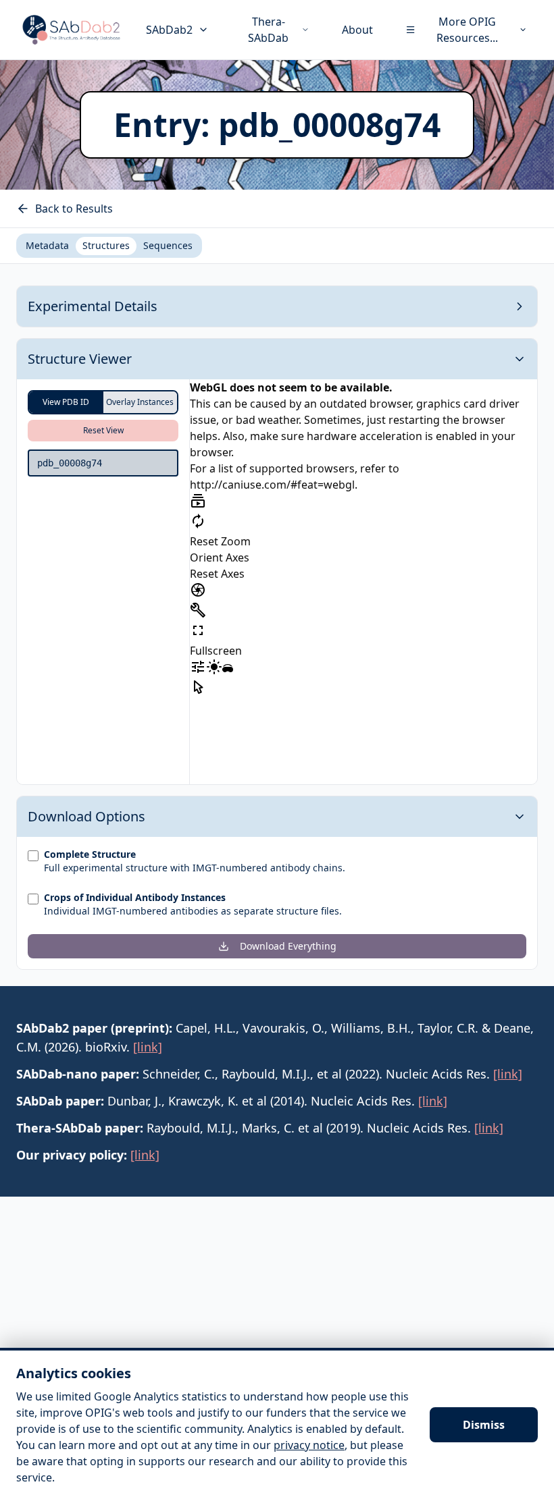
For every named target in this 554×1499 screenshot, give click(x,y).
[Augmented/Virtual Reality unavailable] (227, 669)
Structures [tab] (106, 245)
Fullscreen (216, 650)
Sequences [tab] (168, 245)
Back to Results (74, 208)
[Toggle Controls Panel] (198, 610)
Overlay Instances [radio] (140, 402)
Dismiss (484, 1424)
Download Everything (288, 945)
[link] (147, 1047)
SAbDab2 (169, 29)
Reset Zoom (220, 541)
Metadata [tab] (47, 245)
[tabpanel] (277, 627)
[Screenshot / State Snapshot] (198, 590)
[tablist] (109, 246)
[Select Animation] (198, 501)
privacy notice (309, 1445)
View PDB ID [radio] (66, 402)
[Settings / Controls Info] (198, 667)
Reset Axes (217, 573)
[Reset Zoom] (198, 521)
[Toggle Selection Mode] (198, 687)
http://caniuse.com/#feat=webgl (272, 484)
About (357, 29)
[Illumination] (214, 667)
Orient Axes (219, 557)
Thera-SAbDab (268, 29)
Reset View (103, 430)
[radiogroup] (103, 402)
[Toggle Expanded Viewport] (198, 630)
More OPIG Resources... (467, 29)
